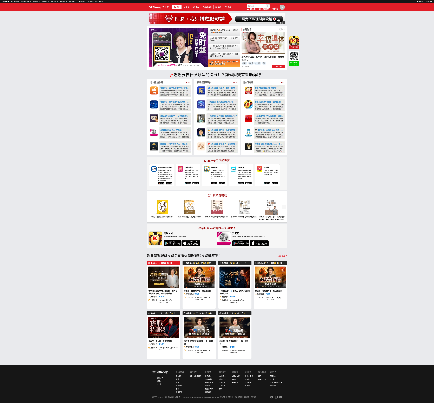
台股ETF (222, 382)
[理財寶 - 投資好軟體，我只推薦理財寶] (159, 7)
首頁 (178, 7)
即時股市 (44, 1)
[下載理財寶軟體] (217, 24)
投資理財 (35, 1)
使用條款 (230, 397)
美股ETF (222, 386)
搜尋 (268, 6)
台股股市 (222, 376)
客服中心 (273, 376)
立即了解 (278, 67)
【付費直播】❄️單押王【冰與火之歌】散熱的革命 (234, 292)
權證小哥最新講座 (264, 9)
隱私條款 (222, 397)
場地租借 (273, 386)
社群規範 (246, 397)
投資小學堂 (209, 382)
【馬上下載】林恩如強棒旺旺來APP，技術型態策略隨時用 (224, 63)
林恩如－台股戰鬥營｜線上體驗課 (197, 291)
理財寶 (178, 376)
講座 (197, 7)
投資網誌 (208, 376)
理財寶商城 (14, 1)
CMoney (4, 1)
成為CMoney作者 (276, 382)
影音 (219, 7)
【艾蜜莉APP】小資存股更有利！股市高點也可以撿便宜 (224, 55)
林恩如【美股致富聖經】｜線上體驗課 (198, 342)
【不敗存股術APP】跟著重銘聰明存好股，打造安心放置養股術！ (224, 47)
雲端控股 (248, 382)
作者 (229, 7)
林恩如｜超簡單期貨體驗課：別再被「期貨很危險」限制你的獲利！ (162, 292)
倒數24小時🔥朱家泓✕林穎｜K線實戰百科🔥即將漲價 (224, 31)
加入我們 (160, 384)
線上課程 (208, 7)
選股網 (247, 379)
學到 (259, 376)
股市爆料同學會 (26, 1)
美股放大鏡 (209, 389)
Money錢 (208, 379)
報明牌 (247, 386)
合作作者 (179, 392)
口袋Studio (262, 379)
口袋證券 (208, 392)
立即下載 (294, 47)
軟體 (187, 7)
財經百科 (208, 386)
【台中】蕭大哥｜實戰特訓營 (160, 341)
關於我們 (160, 378)
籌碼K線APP (254, 9)
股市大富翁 (249, 376)
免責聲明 (253, 397)
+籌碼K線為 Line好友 (294, 64)
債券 (220, 389)
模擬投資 (62, 1)
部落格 (159, 381)
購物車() (422, 1)
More (188, 83)
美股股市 (222, 379)
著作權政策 (238, 397)
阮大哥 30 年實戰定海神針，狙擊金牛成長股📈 (224, 39)
